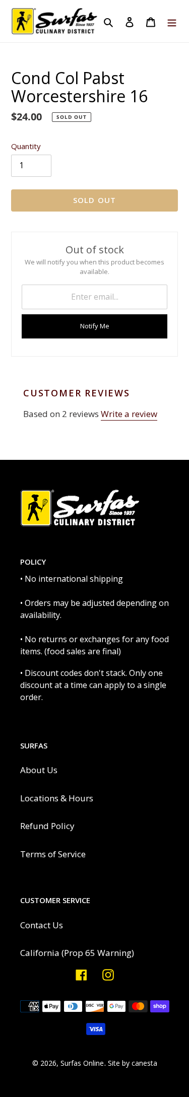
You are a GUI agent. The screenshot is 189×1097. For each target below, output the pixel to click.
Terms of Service (53, 854)
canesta (144, 1063)
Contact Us (41, 925)
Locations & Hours (56, 798)
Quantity (26, 146)
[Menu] (171, 21)
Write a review (129, 414)
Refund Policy (47, 826)
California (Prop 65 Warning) (77, 952)
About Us (38, 770)
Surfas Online (82, 1063)
